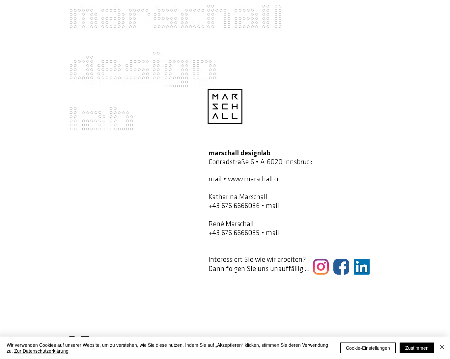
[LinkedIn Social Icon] (362, 267)
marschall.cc (262, 179)
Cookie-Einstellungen (368, 347)
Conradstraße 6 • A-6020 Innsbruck (261, 162)
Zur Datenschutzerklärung (41, 350)
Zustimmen (417, 347)
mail (215, 179)
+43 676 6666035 (234, 233)
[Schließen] (442, 348)
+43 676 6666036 (234, 206)
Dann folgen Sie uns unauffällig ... (259, 269)
